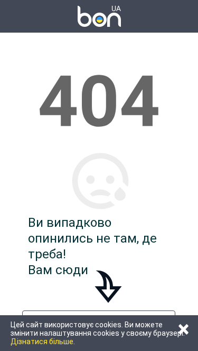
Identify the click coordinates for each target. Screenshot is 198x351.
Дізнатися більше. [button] (43, 341)
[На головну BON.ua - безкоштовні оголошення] (99, 16)
